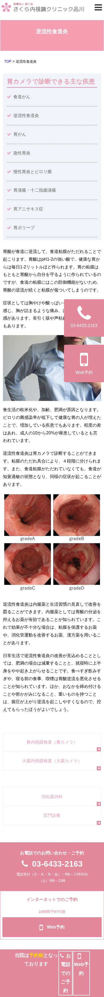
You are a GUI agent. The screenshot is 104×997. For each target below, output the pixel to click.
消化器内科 (52, 796)
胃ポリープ (24, 227)
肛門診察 (52, 815)
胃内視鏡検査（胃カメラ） (52, 742)
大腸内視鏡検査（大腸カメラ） (52, 761)
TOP (7, 61)
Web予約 (84, 372)
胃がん (19, 134)
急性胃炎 (21, 153)
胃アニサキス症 (28, 209)
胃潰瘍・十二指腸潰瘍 (34, 190)
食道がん (21, 96)
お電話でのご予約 (66, 973)
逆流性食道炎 (26, 115)
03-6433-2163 (57, 863)
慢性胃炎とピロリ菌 (32, 171)
